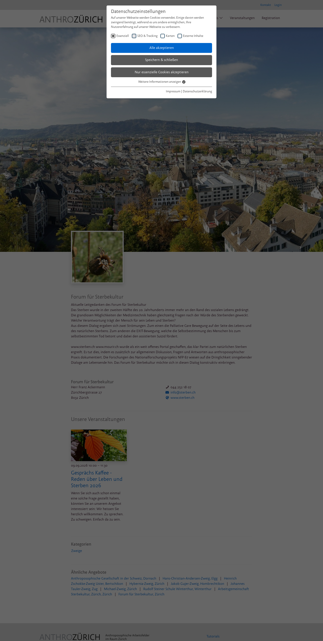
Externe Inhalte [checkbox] (193, 36)
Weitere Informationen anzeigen (160, 82)
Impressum (173, 91)
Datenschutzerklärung (197, 91)
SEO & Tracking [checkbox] (147, 36)
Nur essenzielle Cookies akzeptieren (162, 72)
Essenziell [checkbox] (122, 36)
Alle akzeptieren (161, 48)
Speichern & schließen (161, 60)
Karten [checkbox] (170, 36)
